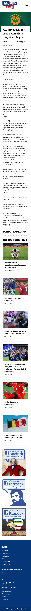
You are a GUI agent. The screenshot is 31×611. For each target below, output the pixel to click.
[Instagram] (6, 582)
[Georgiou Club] (9, 5)
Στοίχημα (5, 599)
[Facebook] (3, 582)
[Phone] (13, 582)
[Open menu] (27, 5)
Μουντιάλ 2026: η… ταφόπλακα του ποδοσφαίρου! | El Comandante (15, 265)
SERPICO (5, 550)
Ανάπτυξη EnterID (22, 609)
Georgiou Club (6, 591)
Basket (4, 597)
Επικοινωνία (6, 573)
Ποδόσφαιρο (6, 594)
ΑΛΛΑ (4, 559)
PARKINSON (6, 561)
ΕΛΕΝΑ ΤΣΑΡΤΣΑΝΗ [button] (14, 231)
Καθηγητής (5, 556)
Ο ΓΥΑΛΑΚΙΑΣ (6, 564)
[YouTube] (10, 582)
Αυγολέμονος (6, 553)
